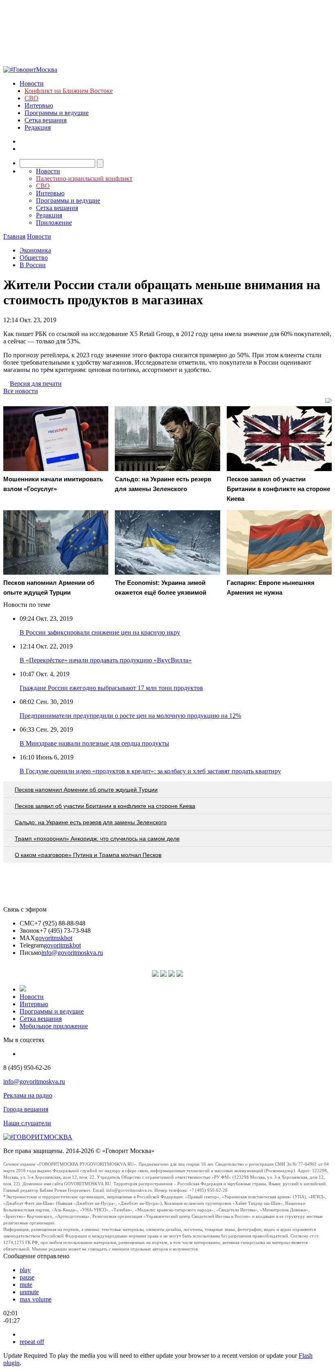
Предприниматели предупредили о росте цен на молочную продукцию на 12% (130, 715)
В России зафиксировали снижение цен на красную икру (100, 632)
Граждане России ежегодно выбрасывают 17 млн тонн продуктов (111, 687)
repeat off (32, 1341)
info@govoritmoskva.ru (72, 952)
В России (33, 264)
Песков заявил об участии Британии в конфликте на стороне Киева (105, 806)
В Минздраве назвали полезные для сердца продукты (94, 743)
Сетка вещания (46, 120)
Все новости (20, 390)
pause (27, 1277)
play (25, 1269)
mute (26, 1284)
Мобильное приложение (54, 1026)
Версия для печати (36, 383)
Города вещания (25, 1109)
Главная (14, 236)
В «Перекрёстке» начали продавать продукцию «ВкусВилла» (106, 660)
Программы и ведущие (57, 112)
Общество (34, 257)
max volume (35, 1299)
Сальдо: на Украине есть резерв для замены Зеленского (91, 822)
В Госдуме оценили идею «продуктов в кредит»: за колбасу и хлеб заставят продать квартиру (150, 771)
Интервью (39, 105)
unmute (29, 1291)
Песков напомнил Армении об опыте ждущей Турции (86, 789)
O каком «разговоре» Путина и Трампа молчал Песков (88, 855)
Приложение (54, 222)
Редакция (38, 127)
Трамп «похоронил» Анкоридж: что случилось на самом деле (97, 838)
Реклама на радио (27, 1095)
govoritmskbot (53, 937)
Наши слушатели (27, 1123)
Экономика (35, 250)
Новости (32, 83)
